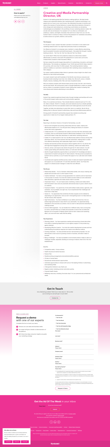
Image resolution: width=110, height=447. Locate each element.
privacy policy (72, 413)
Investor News (53, 430)
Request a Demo (99, 3)
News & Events (61, 3)
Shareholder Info (61, 430)
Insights (53, 3)
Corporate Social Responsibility (55, 427)
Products (45, 3)
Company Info (31, 430)
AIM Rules (80, 430)
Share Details (46, 430)
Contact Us (89, 3)
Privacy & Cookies (33, 427)
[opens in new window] (51, 422)
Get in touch (61, 415)
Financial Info (38, 430)
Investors (70, 3)
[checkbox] (74, 324)
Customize (8, 441)
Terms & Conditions (43, 427)
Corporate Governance (71, 430)
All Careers (17, 9)
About (38, 3)
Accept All (25, 441)
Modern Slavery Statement (74, 427)
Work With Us (79, 3)
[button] (106, 3)
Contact (65, 427)
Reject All (17, 441)
